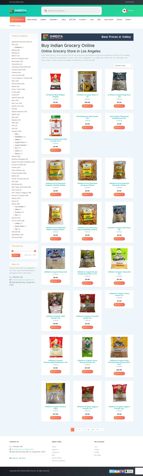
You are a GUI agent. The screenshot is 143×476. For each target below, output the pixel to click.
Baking (14, 50)
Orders (96, 449)
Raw (16, 215)
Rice (16, 148)
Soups (14, 201)
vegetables (87, 58)
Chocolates (16, 64)
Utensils (15, 232)
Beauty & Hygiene (18, 58)
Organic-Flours (20, 142)
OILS (92, 19)
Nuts (13, 123)
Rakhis (14, 176)
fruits (80, 58)
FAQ (53, 455)
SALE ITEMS (108, 19)
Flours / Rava (16, 89)
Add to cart (56, 106)
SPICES (119, 19)
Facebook (14, 458)
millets (17, 139)
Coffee (17, 223)
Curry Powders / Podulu (20, 78)
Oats (13, 125)
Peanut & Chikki (17, 165)
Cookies (14, 72)
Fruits (14, 95)
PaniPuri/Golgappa (19, 159)
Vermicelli (15, 237)
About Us (55, 449)
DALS (64, 19)
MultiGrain (18, 47)
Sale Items (15, 190)
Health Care (16, 106)
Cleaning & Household (20, 67)
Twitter (23, 458)
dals (126, 58)
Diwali (14, 86)
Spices (17, 153)
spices (71, 58)
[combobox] (124, 65)
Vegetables (16, 234)
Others (14, 156)
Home (54, 447)
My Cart (130, 10)
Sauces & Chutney (18, 195)
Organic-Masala (20, 145)
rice (93, 58)
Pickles (14, 167)
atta (102, 58)
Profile (96, 452)
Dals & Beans (16, 84)
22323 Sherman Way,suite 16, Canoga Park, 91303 (28, 452)
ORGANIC (53, 19)
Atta (13, 44)
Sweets (14, 218)
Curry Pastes (16, 75)
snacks (17, 151)
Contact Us (55, 452)
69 (93, 430)
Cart (95, 447)
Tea (16, 229)
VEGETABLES (32, 19)
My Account (130, 2)
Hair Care (15, 103)
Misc (13, 117)
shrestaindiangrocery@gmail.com (22, 280)
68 (88, 430)
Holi (13, 109)
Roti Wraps (16, 184)
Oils (13, 128)
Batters (14, 56)
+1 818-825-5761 (17, 277)
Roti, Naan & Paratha (19, 187)
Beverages (16, 61)
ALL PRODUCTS (18, 19)
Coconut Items (17, 70)
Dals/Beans (19, 137)
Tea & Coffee (16, 220)
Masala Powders (18, 111)
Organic (14, 131)
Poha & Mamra (17, 170)
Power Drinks (19, 226)
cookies (54, 60)
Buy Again (97, 455)
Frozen (14, 92)
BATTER (72, 19)
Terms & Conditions (58, 461)
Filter (16, 255)
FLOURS (82, 19)
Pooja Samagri (17, 173)
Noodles (15, 120)
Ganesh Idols (16, 97)
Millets (14, 114)
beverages (120, 58)
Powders (18, 212)
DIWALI (43, 19)
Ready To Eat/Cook (19, 179)
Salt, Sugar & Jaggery (20, 193)
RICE (99, 19)
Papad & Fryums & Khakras (22, 162)
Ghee (13, 100)
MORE (128, 19)
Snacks (14, 198)
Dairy (14, 81)
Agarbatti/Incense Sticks (21, 42)
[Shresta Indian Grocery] (18, 10)
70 (97, 430)
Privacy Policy (56, 458)
